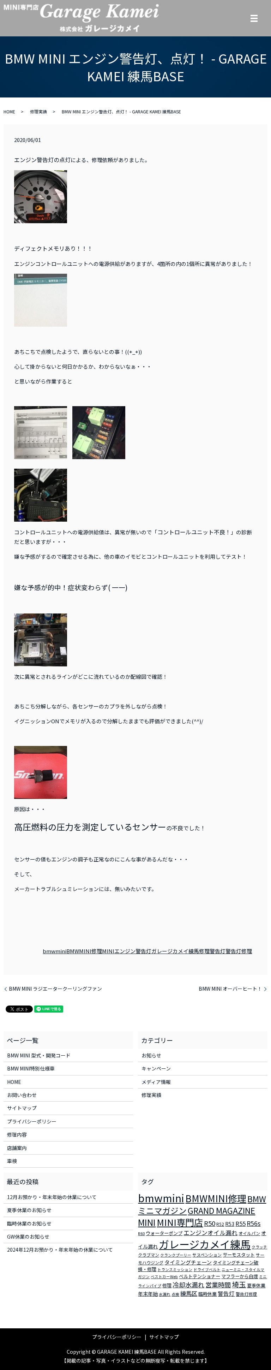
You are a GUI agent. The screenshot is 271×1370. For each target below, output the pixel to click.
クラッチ (259, 1247)
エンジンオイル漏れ (210, 1232)
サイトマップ (22, 1107)
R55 (240, 1223)
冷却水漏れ (188, 1284)
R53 (229, 1223)
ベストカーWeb (164, 1276)
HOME (9, 111)
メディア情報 (156, 1081)
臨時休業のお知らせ (29, 1223)
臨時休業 (207, 1294)
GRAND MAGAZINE (221, 1210)
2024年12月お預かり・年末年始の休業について (60, 1249)
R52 (220, 1224)
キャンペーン (156, 1068)
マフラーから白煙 (239, 1276)
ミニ (263, 1276)
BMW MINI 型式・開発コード (39, 1055)
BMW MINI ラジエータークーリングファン (55, 988)
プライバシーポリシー (31, 1121)
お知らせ (151, 1055)
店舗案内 (17, 1147)
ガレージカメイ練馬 (175, 951)
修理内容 (17, 1134)
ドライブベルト (207, 1269)
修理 (204, 951)
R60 (141, 1233)
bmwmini (54, 951)
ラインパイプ (149, 1285)
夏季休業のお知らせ (29, 1210)
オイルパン (249, 1233)
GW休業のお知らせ (28, 1236)
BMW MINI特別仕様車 (31, 1068)
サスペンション (207, 1255)
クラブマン (148, 1255)
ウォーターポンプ (164, 1233)
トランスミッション (174, 1269)
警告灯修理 (238, 951)
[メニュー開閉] (254, 18)
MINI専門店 (180, 1222)
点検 (175, 1294)
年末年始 (148, 1293)
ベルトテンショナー (199, 1276)
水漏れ (164, 1294)
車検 (12, 1160)
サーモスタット (239, 1254)
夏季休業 (256, 1285)
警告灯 (217, 951)
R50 (209, 1223)
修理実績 (38, 111)
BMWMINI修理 (84, 951)
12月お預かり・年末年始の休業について (52, 1196)
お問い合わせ (22, 1094)
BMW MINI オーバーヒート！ (230, 988)
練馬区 (188, 1293)
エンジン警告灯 (132, 951)
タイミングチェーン (188, 1262)
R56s (253, 1223)
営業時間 (218, 1284)
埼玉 (239, 1284)
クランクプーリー (175, 1255)
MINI (108, 951)
